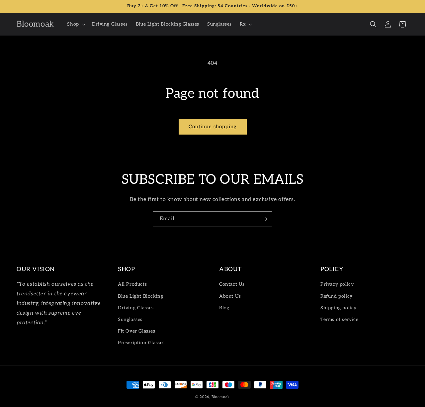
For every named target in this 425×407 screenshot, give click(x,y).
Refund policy (336, 296)
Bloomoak (221, 397)
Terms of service (339, 319)
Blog (224, 308)
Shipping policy (338, 308)
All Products (132, 284)
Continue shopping (213, 127)
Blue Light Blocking (140, 296)
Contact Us (232, 284)
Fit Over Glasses (136, 331)
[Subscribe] (264, 219)
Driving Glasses (136, 308)
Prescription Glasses (141, 343)
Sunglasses (130, 319)
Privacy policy (337, 284)
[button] (75, 24)
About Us (230, 296)
